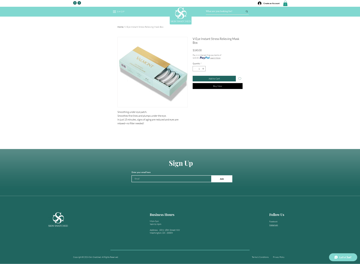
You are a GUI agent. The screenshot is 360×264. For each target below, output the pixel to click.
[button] (285, 3)
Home (120, 26)
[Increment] (203, 68)
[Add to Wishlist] (240, 78)
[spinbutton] (199, 68)
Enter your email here (141, 172)
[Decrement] (195, 68)
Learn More (215, 58)
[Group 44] (75, 3)
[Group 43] (79, 3)
